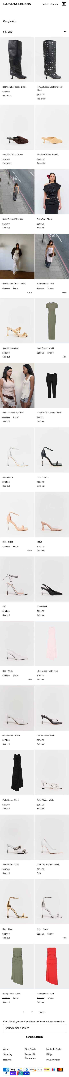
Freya (39, 542)
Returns (7, 1059)
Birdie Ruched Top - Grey (13, 219)
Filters (7, 31)
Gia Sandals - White (11, 735)
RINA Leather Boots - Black (14, 87)
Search (54, 4)
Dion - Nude (7, 542)
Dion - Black (42, 477)
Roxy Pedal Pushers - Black (49, 413)
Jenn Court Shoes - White (48, 864)
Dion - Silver (42, 929)
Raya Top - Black (44, 219)
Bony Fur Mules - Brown (12, 155)
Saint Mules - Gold (10, 348)
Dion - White (7, 477)
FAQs (49, 1054)
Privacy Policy (53, 1059)
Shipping (7, 1054)
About (6, 1049)
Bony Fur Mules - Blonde (48, 155)
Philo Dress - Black (10, 800)
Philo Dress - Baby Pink (47, 671)
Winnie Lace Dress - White (14, 284)
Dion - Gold (7, 929)
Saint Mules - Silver (10, 864)
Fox (4, 606)
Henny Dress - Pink (45, 284)
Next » (42, 1012)
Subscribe (34, 1036)
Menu (45, 4)
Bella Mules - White (45, 800)
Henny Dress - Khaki (11, 994)
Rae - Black (42, 606)
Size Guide (30, 1049)
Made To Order (54, 1049)
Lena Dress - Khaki (45, 348)
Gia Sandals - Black (45, 735)
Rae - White (7, 671)
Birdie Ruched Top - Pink (13, 413)
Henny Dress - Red (45, 994)
